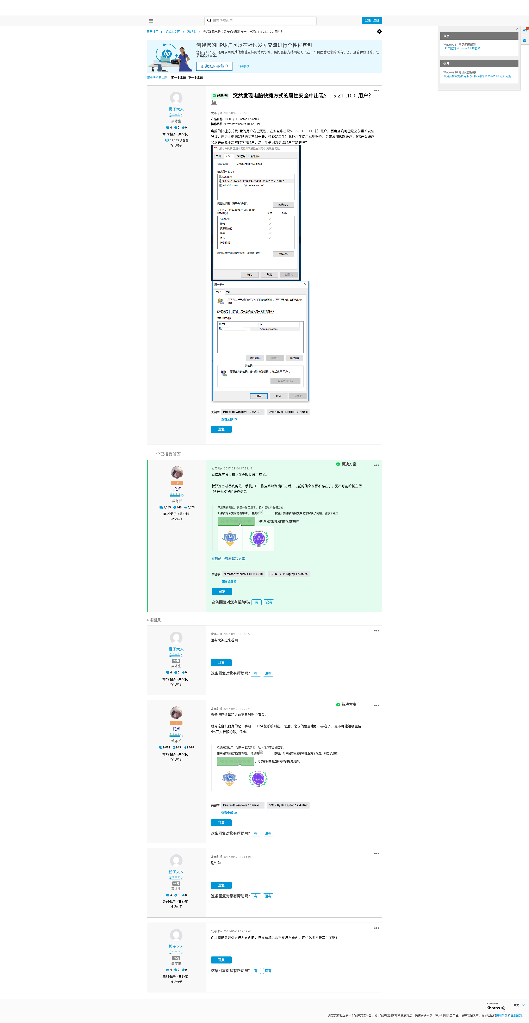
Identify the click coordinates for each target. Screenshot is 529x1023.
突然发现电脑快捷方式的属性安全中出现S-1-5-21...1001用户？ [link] (243, 31)
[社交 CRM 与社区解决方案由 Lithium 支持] (496, 1007)
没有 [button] (269, 602)
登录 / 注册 (372, 20)
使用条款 (502, 1015)
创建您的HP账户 (214, 66)
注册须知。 (517, 1015)
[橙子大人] (176, 98)
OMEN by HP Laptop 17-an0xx (288, 412)
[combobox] (260, 21)
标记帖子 (176, 145)
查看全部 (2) (229, 419)
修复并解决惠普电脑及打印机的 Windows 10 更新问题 (477, 76)
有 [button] (256, 602)
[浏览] (150, 20)
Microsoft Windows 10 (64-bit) (243, 412)
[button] (376, 90)
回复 (221, 429)
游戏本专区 (173, 31)
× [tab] (516, 29)
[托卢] (177, 472)
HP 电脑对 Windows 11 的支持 (461, 48)
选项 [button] (379, 31)
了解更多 (243, 66)
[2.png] (256, 213)
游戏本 (191, 31)
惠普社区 (152, 31)
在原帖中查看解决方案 (228, 559)
